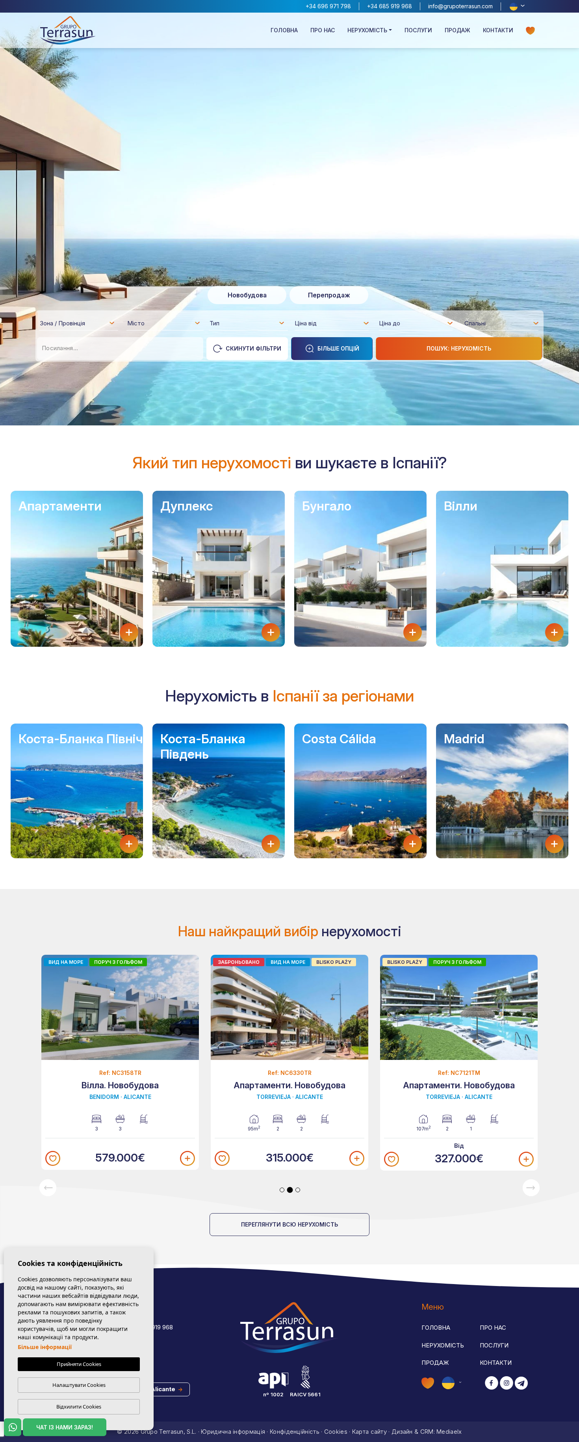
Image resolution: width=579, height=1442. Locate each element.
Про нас (322, 30)
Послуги (418, 30)
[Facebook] (491, 1383)
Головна (284, 30)
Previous (47, 1187)
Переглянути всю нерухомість (289, 1224)
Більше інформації (45, 1347)
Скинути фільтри (253, 348)
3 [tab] (297, 1190)
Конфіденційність (294, 1431)
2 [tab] (290, 1190)
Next (531, 1187)
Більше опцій (338, 348)
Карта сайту (369, 1431)
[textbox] (79, 324)
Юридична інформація (233, 1431)
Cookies (335, 1431)
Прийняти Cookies (79, 1364)
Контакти (498, 30)
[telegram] (521, 1383)
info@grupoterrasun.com (460, 6)
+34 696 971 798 (328, 6)
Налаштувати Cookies (79, 1384)
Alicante (163, 1389)
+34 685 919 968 (389, 6)
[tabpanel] (120, 1062)
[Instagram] (506, 1383)
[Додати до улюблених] (52, 1158)
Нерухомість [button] (367, 30)
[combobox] (77, 323)
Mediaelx (449, 1431)
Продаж (457, 30)
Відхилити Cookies (78, 1406)
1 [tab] (282, 1190)
